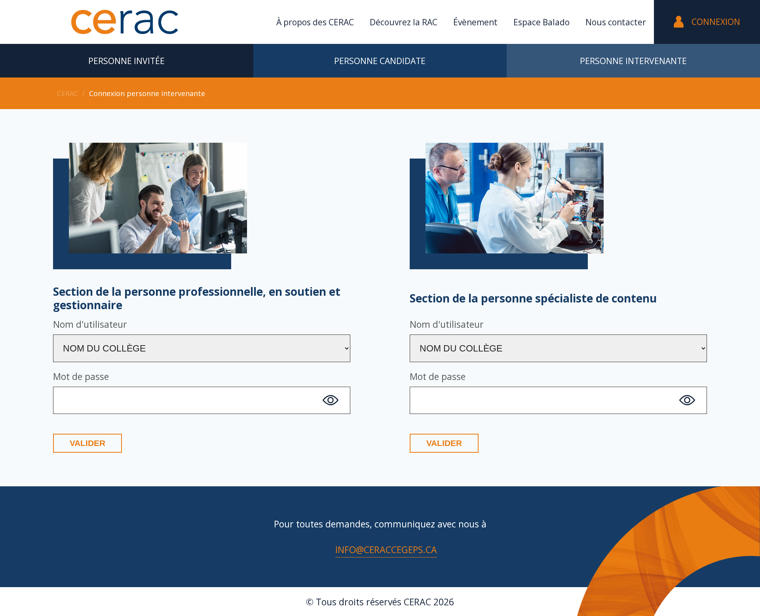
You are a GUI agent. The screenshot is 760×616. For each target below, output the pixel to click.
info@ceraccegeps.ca (386, 549)
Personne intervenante (633, 60)
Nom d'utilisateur (90, 324)
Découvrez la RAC (403, 22)
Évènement (475, 22)
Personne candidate (380, 60)
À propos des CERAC (315, 22)
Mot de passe (81, 376)
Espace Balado (541, 22)
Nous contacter (615, 22)
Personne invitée (126, 60)
